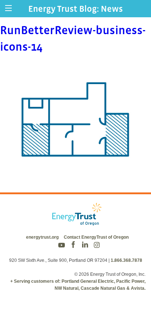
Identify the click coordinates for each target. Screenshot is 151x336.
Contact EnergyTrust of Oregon (96, 237)
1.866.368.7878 (126, 260)
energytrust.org (42, 237)
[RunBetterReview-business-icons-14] (75, 174)
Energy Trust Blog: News (75, 9)
